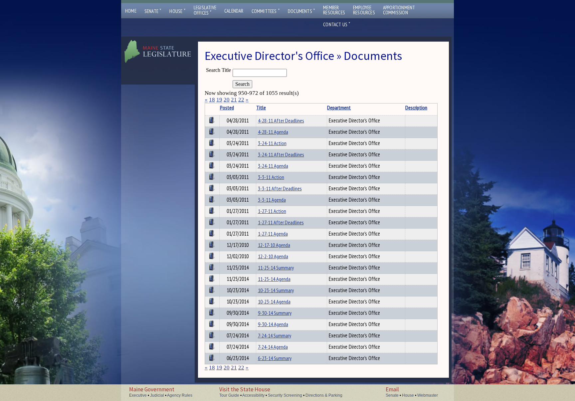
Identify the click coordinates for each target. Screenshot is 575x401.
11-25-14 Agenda (274, 279)
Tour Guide (229, 395)
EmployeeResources (364, 10)
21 (234, 100)
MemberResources (334, 10)
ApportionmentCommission (399, 10)
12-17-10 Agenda (274, 245)
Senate (153, 11)
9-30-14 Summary (274, 312)
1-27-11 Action (272, 211)
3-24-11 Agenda (273, 165)
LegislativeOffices (205, 10)
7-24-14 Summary (274, 335)
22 (241, 100)
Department (339, 107)
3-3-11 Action (271, 177)
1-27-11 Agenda (273, 233)
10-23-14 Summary (276, 290)
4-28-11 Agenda (273, 131)
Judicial (157, 395)
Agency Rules (179, 395)
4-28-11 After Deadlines (281, 120)
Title (261, 107)
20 (227, 100)
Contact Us (336, 24)
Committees (266, 11)
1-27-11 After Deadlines (281, 222)
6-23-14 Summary (274, 358)
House (177, 11)
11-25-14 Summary (276, 267)
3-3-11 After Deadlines (280, 188)
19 (219, 100)
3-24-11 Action (272, 143)
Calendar (234, 10)
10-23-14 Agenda (274, 301)
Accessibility (253, 395)
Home (130, 10)
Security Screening (285, 395)
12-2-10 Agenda (273, 256)
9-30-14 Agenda (273, 324)
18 (212, 100)
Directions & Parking (323, 395)
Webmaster (427, 395)
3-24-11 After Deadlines (281, 154)
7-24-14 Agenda (273, 346)
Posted (227, 107)
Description (416, 107)
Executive (138, 395)
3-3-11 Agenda (272, 199)
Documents (301, 11)
